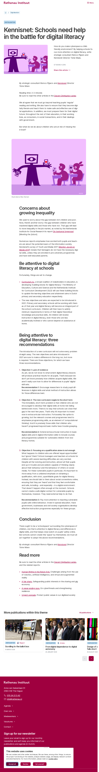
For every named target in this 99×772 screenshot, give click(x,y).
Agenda (7, 705)
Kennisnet (62, 83)
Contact (7, 726)
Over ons (8, 711)
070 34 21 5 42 (13, 695)
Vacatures (8, 721)
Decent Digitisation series (65, 96)
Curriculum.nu (28, 282)
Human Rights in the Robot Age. (36, 572)
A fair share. (27, 581)
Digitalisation (14, 12)
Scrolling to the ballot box (17, 646)
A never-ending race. (31, 588)
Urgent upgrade (29, 595)
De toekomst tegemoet (63, 231)
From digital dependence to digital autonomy (60, 647)
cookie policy (53, 759)
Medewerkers (10, 716)
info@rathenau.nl (14, 699)
